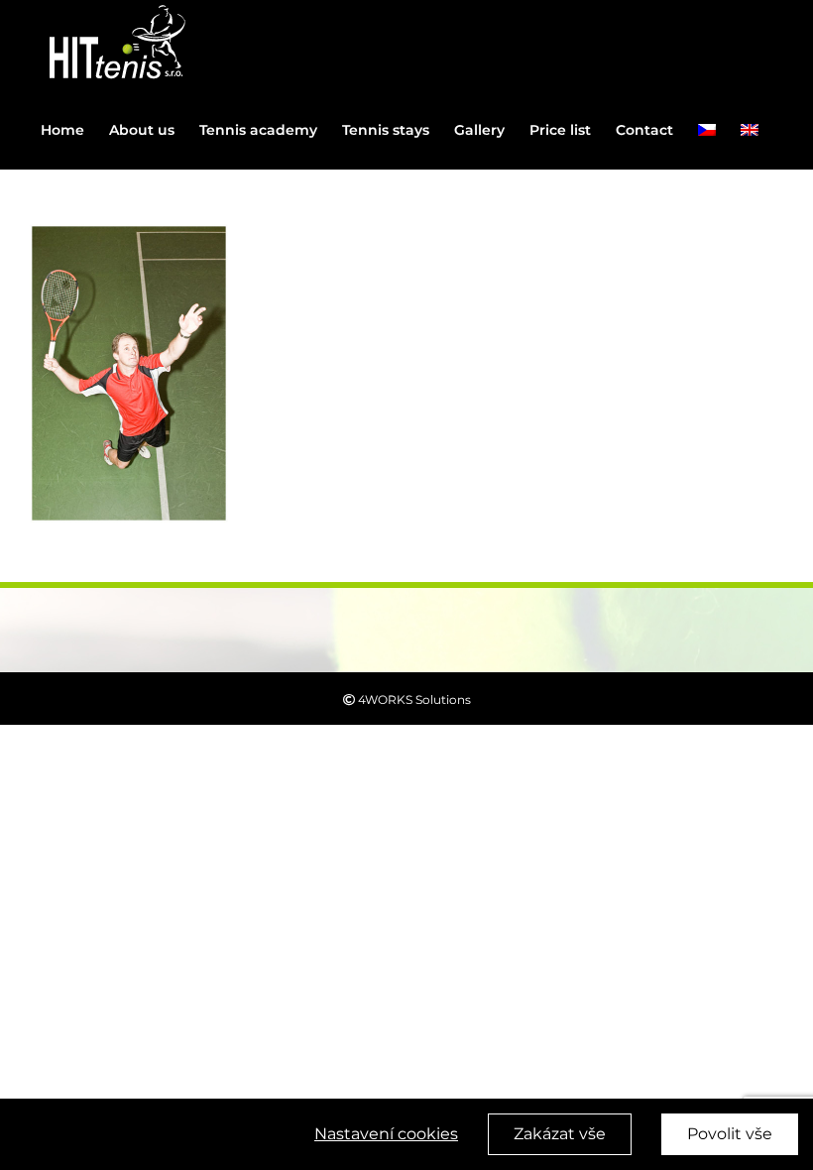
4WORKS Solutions (413, 699)
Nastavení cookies (386, 1133)
